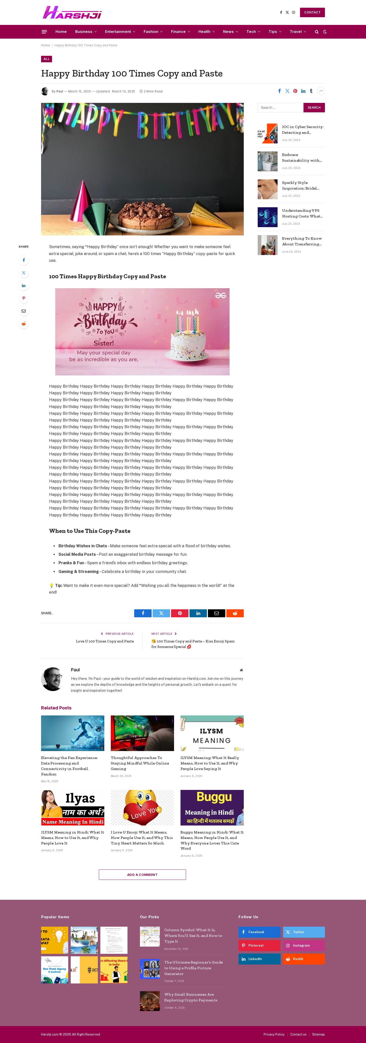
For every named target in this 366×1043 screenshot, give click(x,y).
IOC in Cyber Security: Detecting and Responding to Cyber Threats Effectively (302, 130)
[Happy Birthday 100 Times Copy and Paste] (142, 169)
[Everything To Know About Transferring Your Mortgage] (268, 245)
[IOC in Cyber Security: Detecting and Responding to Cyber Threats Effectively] (268, 133)
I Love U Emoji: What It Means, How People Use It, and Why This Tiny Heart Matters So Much (142, 837)
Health (204, 31)
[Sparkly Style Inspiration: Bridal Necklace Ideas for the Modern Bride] (268, 189)
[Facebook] (24, 260)
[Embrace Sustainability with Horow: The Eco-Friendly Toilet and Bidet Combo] (268, 161)
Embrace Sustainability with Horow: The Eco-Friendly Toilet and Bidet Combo (301, 157)
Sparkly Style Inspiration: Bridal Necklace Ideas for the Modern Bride (302, 185)
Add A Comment (142, 875)
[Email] (24, 311)
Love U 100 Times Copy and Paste (105, 641)
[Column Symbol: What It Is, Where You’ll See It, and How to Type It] (150, 937)
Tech (251, 31)
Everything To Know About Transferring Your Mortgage (302, 241)
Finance (178, 31)
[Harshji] (72, 12)
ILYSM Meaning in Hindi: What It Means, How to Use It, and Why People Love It (72, 837)
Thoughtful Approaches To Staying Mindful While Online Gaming (140, 763)
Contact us (298, 1034)
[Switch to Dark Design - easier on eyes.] (324, 32)
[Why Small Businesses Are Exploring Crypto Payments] (150, 1001)
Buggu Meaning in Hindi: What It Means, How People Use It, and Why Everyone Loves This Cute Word (212, 840)
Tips (273, 31)
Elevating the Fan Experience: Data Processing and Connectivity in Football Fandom (69, 765)
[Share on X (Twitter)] (287, 91)
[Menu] (44, 31)
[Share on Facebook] (279, 91)
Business (83, 31)
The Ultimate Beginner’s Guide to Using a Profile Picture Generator (193, 968)
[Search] (317, 31)
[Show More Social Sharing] (321, 91)
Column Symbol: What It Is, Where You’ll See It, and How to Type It (193, 935)
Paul (60, 91)
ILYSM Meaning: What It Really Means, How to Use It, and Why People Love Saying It (210, 763)
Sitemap (318, 1034)
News (228, 31)
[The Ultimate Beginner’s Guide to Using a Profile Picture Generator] (150, 969)
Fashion (151, 31)
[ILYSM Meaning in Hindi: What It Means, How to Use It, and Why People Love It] (72, 808)
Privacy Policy (274, 1034)
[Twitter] (24, 273)
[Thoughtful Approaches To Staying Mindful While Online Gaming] (142, 733)
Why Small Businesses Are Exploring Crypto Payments (190, 997)
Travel (296, 31)
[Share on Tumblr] (311, 91)
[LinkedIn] (24, 285)
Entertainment (118, 31)
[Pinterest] (24, 298)
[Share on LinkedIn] (303, 91)
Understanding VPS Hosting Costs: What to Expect (301, 213)
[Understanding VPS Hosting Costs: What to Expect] (268, 217)
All (47, 59)
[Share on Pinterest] (295, 91)
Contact (312, 12)
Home (61, 31)
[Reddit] (24, 324)
